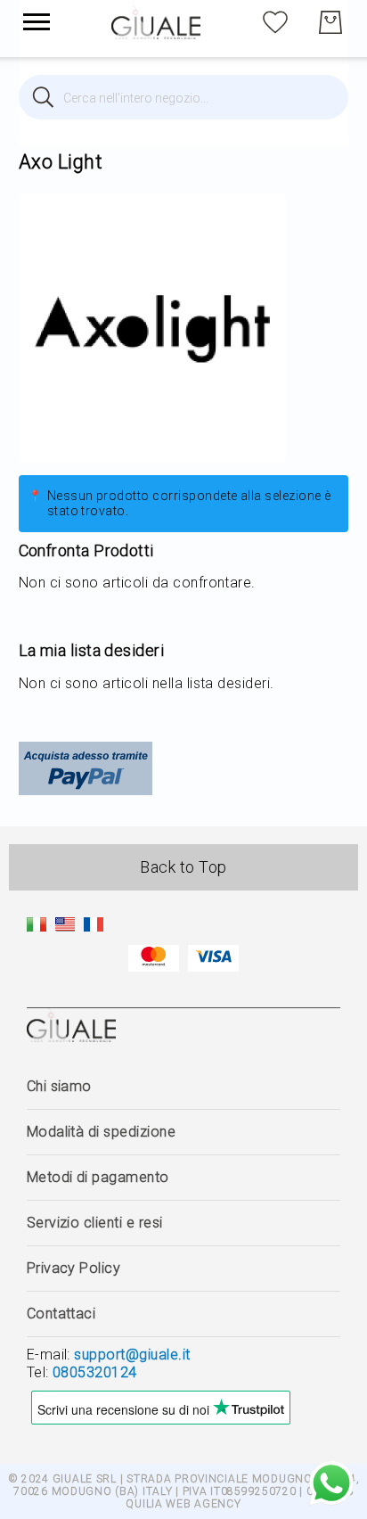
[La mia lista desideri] (275, 20)
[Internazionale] (65, 926)
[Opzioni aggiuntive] (85, 790)
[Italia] (36, 926)
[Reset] (324, 98)
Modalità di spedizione (101, 1131)
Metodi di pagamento (98, 1177)
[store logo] (155, 22)
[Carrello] (330, 22)
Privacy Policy (74, 1268)
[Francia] (93, 926)
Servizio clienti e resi (95, 1222)
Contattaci (61, 1313)
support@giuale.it (132, 1354)
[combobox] (184, 97)
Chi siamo (59, 1086)
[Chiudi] (43, 98)
